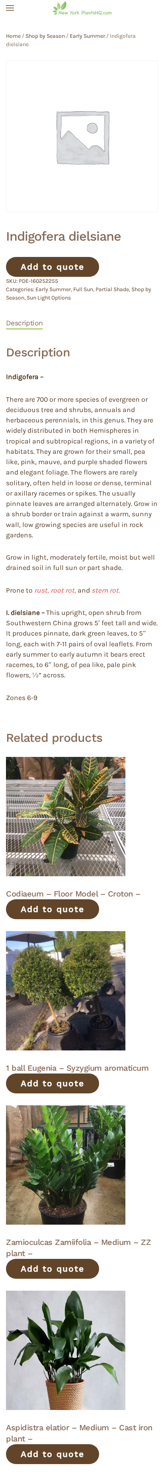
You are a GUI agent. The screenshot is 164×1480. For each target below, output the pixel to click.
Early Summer (87, 36)
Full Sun (83, 289)
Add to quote (52, 267)
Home (13, 36)
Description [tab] (24, 323)
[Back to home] (82, 8)
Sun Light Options (49, 297)
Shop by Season (45, 36)
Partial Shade (112, 289)
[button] (10, 8)
